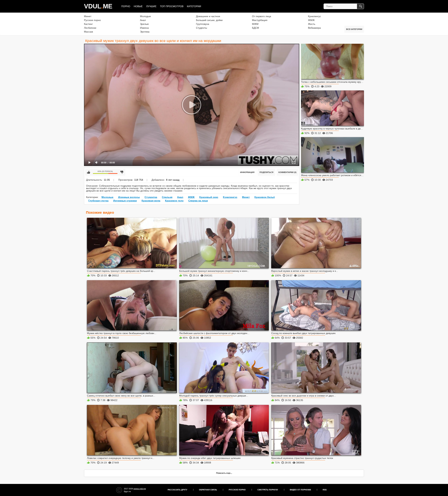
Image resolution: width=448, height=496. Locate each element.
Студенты (201, 27)
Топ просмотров (171, 6)
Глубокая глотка (98, 200)
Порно (125, 6)
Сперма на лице (198, 200)
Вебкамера (314, 27)
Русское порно (92, 20)
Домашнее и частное (208, 16)
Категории (194, 6)
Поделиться (266, 172)
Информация (247, 172)
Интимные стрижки (125, 200)
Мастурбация (259, 20)
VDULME (98, 6)
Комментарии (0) (287, 172)
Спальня (167, 197)
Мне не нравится (121, 172)
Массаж (88, 31)
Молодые (145, 16)
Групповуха (202, 24)
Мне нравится (88, 172)
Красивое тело (174, 200)
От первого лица (261, 16)
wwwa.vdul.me (140, 489)
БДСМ (255, 27)
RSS (325, 490)
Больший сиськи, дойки (209, 20)
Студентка (151, 197)
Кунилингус (314, 16)
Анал (143, 20)
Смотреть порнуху (267, 490)
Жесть (311, 24)
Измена (144, 27)
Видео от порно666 (300, 490)
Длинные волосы (129, 197)
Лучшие (151, 6)
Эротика (144, 31)
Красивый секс (208, 197)
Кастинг (88, 24)
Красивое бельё (264, 197)
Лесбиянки (90, 27)
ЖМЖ (311, 20)
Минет (87, 16)
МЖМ (255, 24)
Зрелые (144, 24)
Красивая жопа (151, 200)
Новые (138, 6)
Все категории (354, 29)
